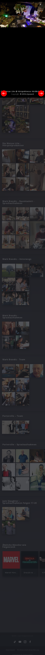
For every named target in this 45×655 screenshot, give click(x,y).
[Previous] (4, 93)
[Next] (41, 93)
